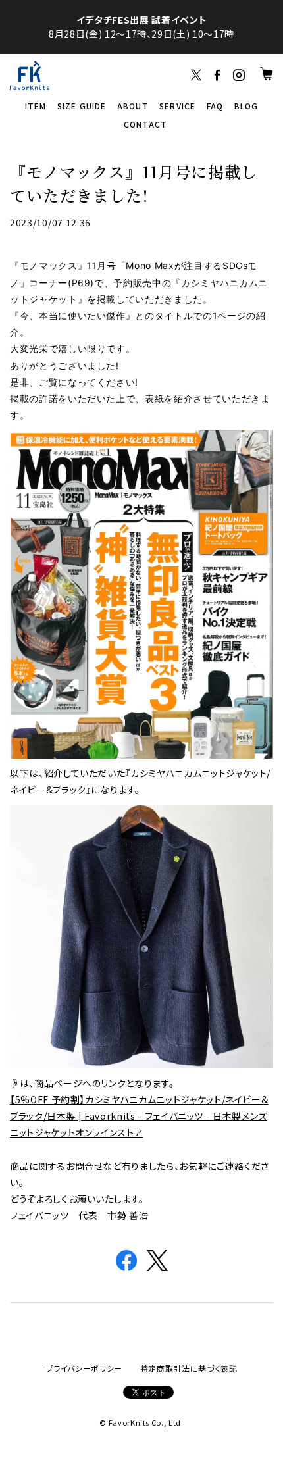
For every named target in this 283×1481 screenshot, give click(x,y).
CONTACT (145, 124)
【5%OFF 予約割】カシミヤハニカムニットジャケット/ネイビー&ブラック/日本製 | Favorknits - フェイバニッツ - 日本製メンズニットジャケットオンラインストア (139, 1116)
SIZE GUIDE (82, 105)
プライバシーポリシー (84, 1368)
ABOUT (133, 105)
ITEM (36, 105)
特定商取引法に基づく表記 (189, 1368)
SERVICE (177, 105)
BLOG (246, 105)
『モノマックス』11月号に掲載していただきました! (133, 183)
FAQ (215, 105)
